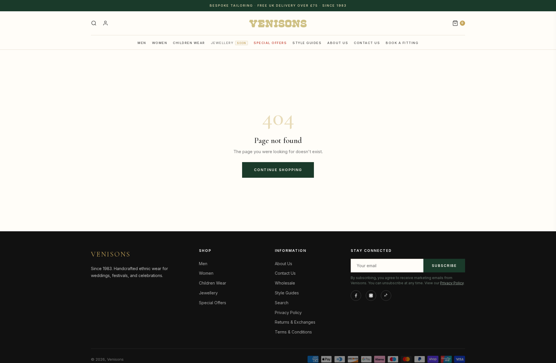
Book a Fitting (402, 43)
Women (159, 43)
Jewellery (228, 43)
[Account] (105, 23)
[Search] (94, 23)
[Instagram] (371, 295)
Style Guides (306, 43)
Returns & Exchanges (295, 322)
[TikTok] (386, 295)
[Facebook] (356, 295)
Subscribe (444, 265)
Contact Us (367, 43)
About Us (337, 43)
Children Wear (189, 43)
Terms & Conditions (293, 331)
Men (142, 43)
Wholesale (285, 282)
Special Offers (270, 43)
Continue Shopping (278, 170)
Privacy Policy (288, 312)
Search (281, 302)
